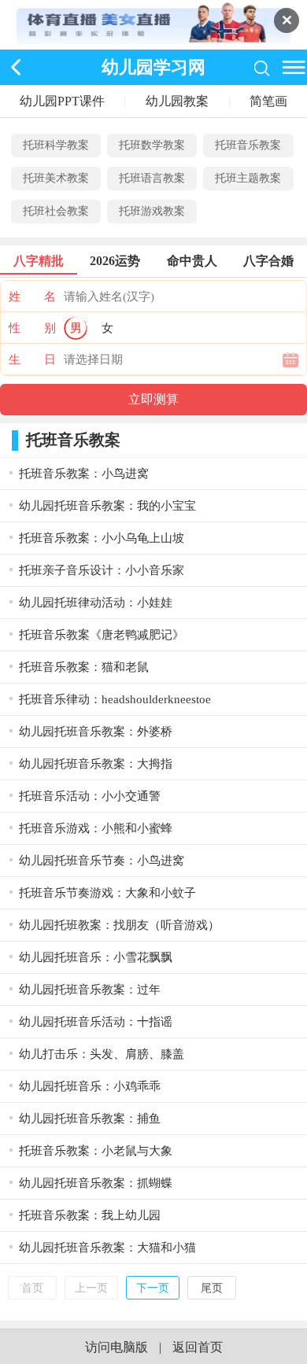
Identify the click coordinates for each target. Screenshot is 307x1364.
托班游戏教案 (152, 211)
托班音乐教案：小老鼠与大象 (95, 1151)
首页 (32, 1288)
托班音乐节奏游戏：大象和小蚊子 (107, 893)
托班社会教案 (56, 211)
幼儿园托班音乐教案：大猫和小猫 (107, 1247)
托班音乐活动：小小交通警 (90, 796)
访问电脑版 (116, 1347)
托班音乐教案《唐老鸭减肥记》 (101, 635)
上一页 (91, 1288)
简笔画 (268, 101)
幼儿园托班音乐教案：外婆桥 (95, 731)
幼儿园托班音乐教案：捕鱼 (90, 1118)
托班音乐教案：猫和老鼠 (84, 667)
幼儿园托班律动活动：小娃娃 (95, 602)
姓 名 (32, 296)
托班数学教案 (152, 145)
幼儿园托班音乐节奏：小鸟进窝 (101, 860)
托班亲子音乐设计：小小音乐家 (101, 570)
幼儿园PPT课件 (62, 101)
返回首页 (197, 1347)
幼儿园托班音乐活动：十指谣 (95, 1022)
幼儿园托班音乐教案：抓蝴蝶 (95, 1183)
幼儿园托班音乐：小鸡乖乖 (90, 1086)
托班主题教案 (248, 178)
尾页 (212, 1288)
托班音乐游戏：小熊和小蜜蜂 (95, 828)
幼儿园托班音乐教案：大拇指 (95, 764)
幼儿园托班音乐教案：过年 (90, 989)
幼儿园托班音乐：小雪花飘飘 (95, 957)
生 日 (32, 359)
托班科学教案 (56, 145)
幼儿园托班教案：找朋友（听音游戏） (119, 925)
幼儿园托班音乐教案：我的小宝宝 (107, 506)
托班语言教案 (152, 178)
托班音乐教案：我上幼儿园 (90, 1215)
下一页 (152, 1288)
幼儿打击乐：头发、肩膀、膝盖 (101, 1054)
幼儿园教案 (177, 101)
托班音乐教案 (248, 145)
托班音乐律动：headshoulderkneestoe (115, 699)
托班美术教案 (56, 178)
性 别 (32, 328)
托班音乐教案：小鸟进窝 (84, 473)
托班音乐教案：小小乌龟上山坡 (101, 538)
